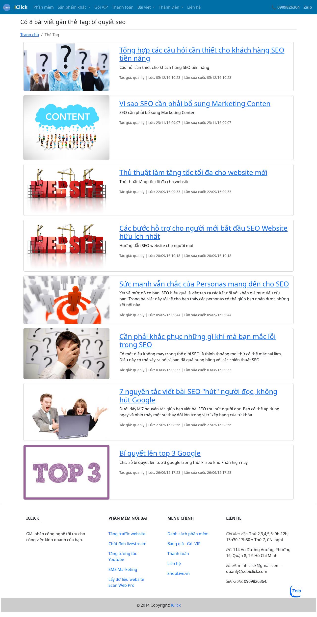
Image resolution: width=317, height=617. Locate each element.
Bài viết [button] (144, 7)
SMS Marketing (122, 569)
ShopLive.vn (178, 573)
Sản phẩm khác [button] (72, 7)
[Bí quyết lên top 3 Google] (66, 472)
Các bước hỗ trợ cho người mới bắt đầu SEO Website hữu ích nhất (203, 232)
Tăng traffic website (126, 533)
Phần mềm (43, 7)
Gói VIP (101, 7)
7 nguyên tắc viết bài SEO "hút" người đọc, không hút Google (198, 395)
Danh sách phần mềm (188, 533)
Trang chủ (29, 34)
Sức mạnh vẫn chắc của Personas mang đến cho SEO (204, 283)
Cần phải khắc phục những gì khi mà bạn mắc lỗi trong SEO (197, 340)
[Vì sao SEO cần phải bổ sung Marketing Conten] (66, 127)
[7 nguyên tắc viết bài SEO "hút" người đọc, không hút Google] (66, 411)
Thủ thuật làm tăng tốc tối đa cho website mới (193, 172)
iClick (176, 605)
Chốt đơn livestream (127, 543)
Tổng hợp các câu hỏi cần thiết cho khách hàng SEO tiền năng (201, 54)
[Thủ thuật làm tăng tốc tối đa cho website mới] (66, 189)
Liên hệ (194, 7)
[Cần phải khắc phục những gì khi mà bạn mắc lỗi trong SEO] (66, 353)
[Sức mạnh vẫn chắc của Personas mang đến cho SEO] (66, 299)
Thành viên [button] (169, 7)
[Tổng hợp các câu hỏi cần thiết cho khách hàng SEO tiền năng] (66, 66)
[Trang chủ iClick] (6, 7)
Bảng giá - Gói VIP (184, 543)
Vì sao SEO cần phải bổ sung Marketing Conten (194, 103)
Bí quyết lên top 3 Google (160, 453)
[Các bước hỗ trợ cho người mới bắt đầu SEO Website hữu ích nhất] (66, 245)
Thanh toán (122, 7)
